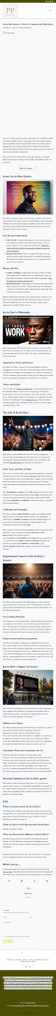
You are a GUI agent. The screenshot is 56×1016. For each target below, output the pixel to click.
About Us (31, 959)
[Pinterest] (48, 1)
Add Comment (7, 922)
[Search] (52, 10)
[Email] (46, 1)
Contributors (37, 959)
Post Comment (7, 941)
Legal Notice (18, 959)
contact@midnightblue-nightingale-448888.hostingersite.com (30, 1005)
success (8, 370)
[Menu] (50, 10)
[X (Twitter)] (52, 1)
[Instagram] (50, 1)
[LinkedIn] (47, 881)
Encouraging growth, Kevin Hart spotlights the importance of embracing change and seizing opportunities (28, 248)
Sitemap (34, 961)
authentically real (31, 400)
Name (5, 917)
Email (31, 917)
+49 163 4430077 (30, 1003)
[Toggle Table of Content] (34, 168)
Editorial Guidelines (25, 961)
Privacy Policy (10, 959)
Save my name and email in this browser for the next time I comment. (17, 936)
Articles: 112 (28, 897)
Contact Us (25, 959)
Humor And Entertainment (25, 27)
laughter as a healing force (25, 389)
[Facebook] (9, 881)
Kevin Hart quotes (15, 462)
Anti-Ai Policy (45, 959)
